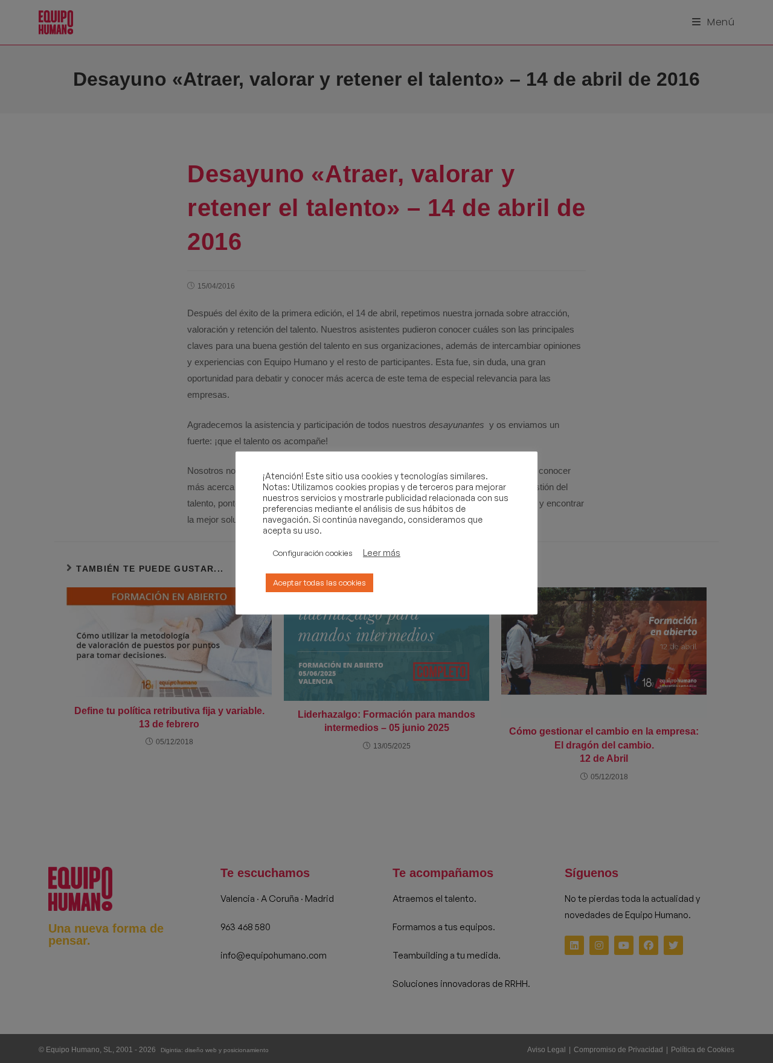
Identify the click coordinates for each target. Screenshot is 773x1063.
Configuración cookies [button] (313, 553)
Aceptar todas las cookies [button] (319, 582)
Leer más (381, 552)
